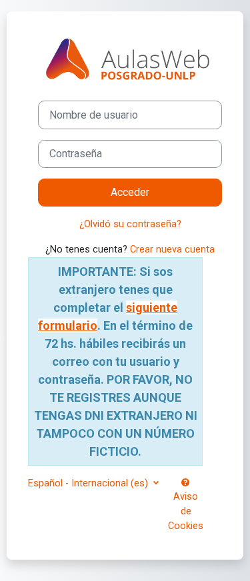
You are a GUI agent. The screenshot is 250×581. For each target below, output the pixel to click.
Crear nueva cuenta (172, 249)
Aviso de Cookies (185, 511)
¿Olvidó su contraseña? (130, 224)
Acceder (130, 192)
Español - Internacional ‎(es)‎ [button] (89, 483)
